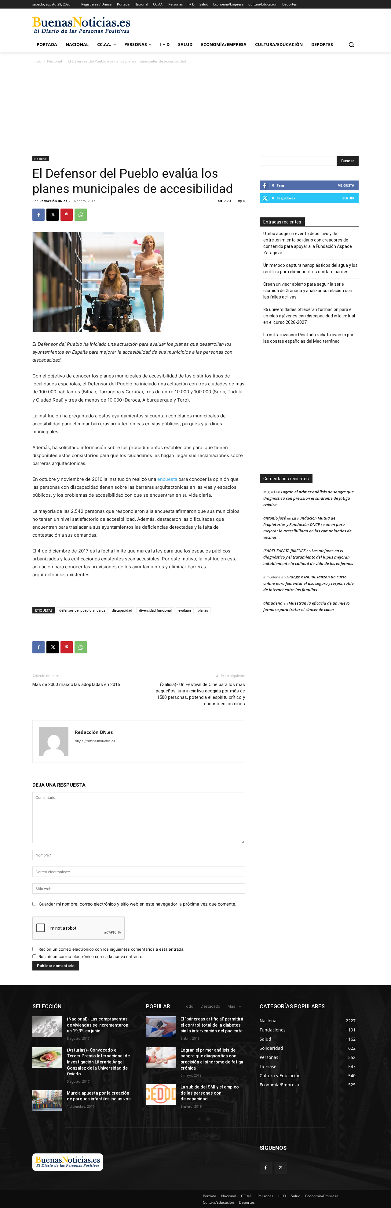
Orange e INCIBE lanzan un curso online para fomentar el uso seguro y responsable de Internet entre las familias (308, 583)
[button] (351, 44)
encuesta (167, 479)
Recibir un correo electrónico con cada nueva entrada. (90, 956)
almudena (273, 603)
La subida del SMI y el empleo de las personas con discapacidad (210, 1093)
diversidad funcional (155, 610)
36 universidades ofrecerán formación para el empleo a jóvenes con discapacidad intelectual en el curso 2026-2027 (309, 316)
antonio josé (274, 518)
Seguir (348, 198)
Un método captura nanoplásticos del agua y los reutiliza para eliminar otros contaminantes (310, 268)
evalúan (184, 610)
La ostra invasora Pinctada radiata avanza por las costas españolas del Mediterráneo (308, 338)
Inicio (36, 61)
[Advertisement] (320, 412)
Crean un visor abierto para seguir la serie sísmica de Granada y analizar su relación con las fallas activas (307, 290)
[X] (52, 215)
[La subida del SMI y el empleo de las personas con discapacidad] (161, 1094)
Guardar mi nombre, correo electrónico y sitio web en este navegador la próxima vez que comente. (137, 903)
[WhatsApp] (81, 215)
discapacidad (122, 610)
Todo (188, 1006)
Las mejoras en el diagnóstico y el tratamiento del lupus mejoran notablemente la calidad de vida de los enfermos (308, 557)
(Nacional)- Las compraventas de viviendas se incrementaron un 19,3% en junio (97, 1025)
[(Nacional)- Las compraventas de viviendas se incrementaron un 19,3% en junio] (47, 1026)
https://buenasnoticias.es (95, 741)
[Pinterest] (66, 215)
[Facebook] (38, 215)
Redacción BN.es (53, 200)
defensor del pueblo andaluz (82, 610)
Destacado (210, 1006)
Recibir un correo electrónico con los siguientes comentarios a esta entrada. (111, 949)
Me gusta (346, 185)
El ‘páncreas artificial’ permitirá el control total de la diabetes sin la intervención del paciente (212, 1025)
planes (203, 610)
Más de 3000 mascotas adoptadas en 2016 (76, 684)
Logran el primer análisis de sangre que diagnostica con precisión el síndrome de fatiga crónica (308, 498)
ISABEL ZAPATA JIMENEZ (284, 550)
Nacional (54, 61)
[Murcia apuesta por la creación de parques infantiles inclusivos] (47, 1100)
